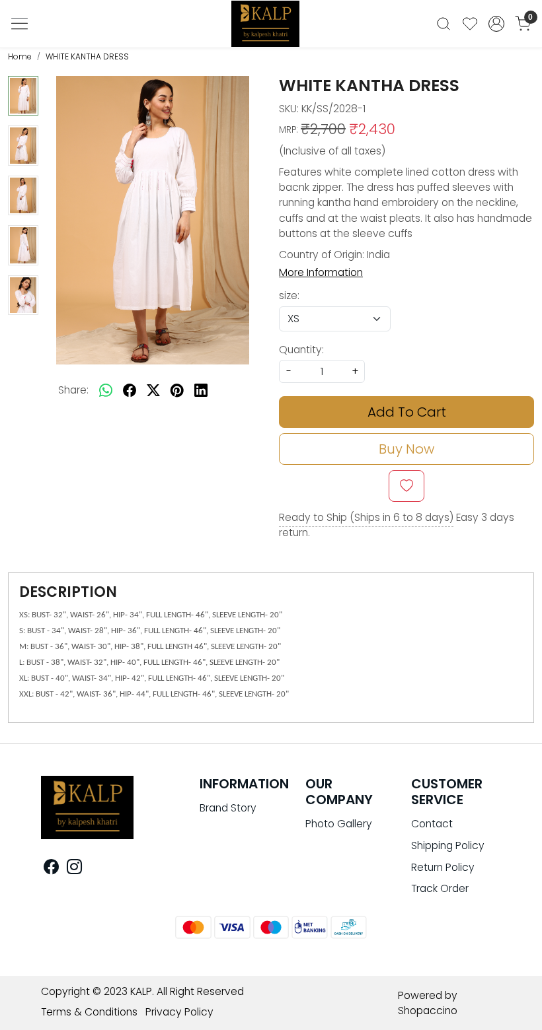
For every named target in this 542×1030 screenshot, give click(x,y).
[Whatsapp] (106, 390)
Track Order (440, 888)
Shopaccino (427, 1010)
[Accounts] (496, 24)
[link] (443, 24)
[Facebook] (51, 869)
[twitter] (153, 390)
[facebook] (129, 390)
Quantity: (301, 350)
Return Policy (443, 867)
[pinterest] (177, 390)
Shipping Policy (447, 845)
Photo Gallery (338, 824)
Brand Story (228, 808)
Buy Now (406, 449)
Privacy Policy (179, 1012)
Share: (73, 390)
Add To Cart (407, 412)
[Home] (271, 28)
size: (289, 295)
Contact (432, 824)
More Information (321, 272)
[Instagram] (74, 869)
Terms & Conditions (89, 1012)
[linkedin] (201, 390)
